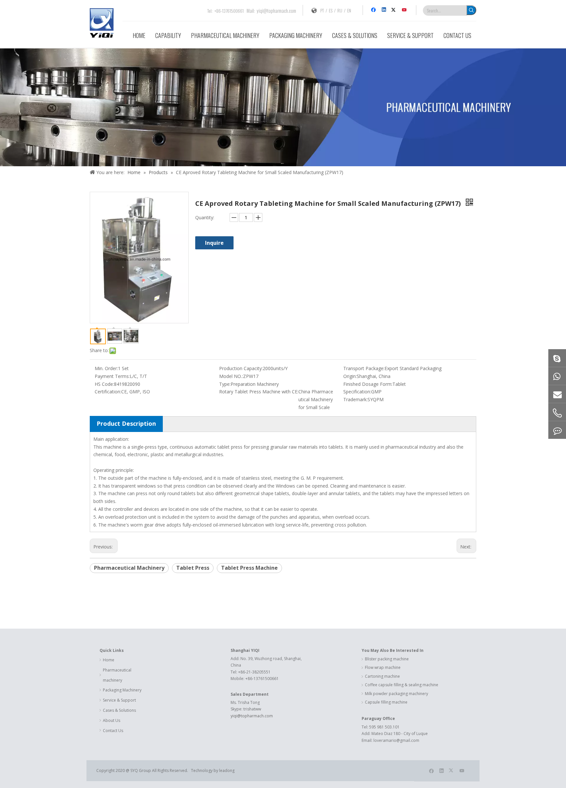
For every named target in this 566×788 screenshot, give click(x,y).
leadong (227, 770)
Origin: (350, 376)
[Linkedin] (384, 10)
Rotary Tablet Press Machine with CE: (258, 391)
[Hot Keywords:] (471, 10)
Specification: (357, 391)
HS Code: (104, 384)
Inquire (214, 242)
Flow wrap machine (383, 667)
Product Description (126, 423)
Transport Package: (364, 368)
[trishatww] (557, 358)
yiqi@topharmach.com (276, 10)
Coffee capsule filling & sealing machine (401, 685)
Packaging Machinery (122, 690)
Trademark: (355, 399)
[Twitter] (394, 10)
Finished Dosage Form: (367, 384)
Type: (225, 384)
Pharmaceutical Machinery (129, 567)
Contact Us (113, 730)
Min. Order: (106, 368)
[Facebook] (374, 10)
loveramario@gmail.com (396, 740)
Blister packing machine (387, 659)
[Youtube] (405, 10)
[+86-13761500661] (557, 376)
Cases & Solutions (119, 710)
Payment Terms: (112, 376)
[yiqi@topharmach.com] (557, 394)
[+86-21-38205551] (557, 413)
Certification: (108, 391)
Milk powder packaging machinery (396, 693)
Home (108, 660)
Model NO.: (231, 376)
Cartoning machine (382, 676)
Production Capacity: (241, 368)
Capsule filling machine (386, 702)
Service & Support (119, 700)
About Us (111, 720)
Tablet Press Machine (249, 567)
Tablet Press (192, 567)
